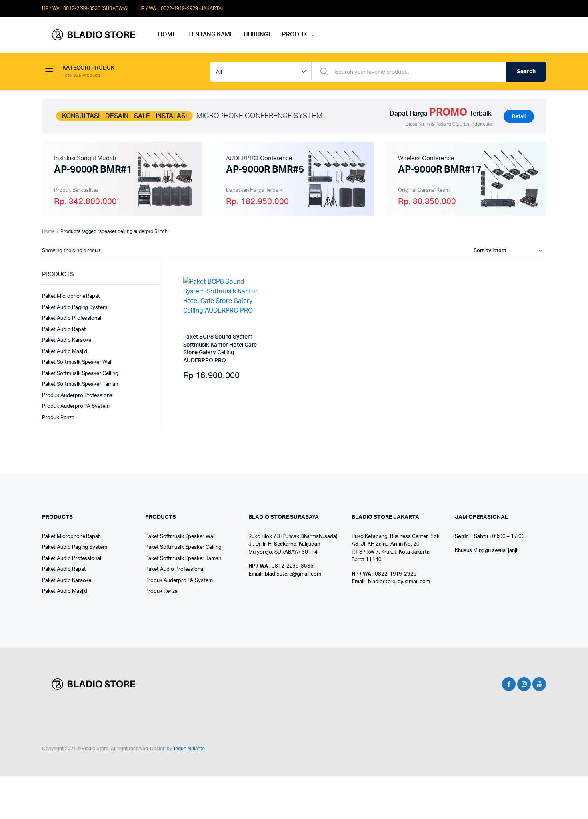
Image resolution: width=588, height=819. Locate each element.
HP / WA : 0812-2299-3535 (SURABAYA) (85, 8)
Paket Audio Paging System (74, 307)
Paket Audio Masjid (64, 351)
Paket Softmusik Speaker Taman (80, 384)
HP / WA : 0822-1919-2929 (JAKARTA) (180, 8)
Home (48, 231)
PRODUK (294, 35)
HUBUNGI (257, 35)
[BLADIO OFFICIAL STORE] (92, 35)
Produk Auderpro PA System (76, 406)
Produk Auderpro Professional (78, 395)
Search (526, 71)
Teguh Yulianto (189, 748)
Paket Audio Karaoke (66, 340)
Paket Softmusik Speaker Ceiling (80, 373)
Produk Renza (58, 417)
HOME (167, 35)
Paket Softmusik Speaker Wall (77, 362)
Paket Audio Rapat (64, 329)
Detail (519, 116)
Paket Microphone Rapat (71, 296)
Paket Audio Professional (71, 318)
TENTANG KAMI (210, 35)
